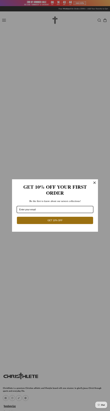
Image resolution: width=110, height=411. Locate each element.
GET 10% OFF (55, 220)
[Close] (94, 182)
